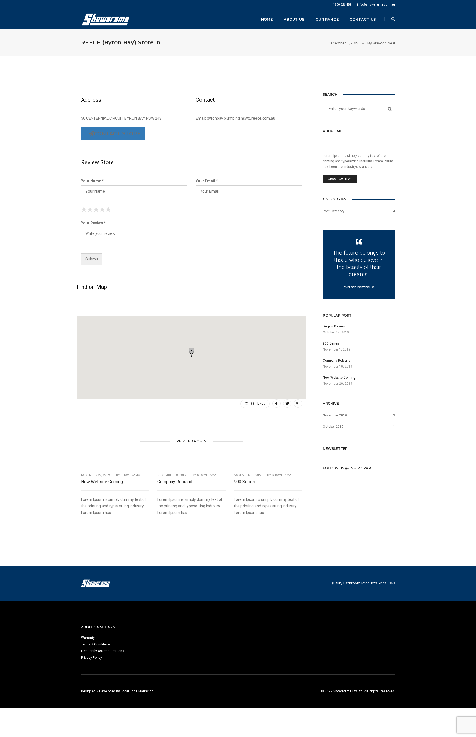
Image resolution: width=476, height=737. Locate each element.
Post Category (333, 211)
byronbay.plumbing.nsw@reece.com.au (241, 118)
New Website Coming (102, 481)
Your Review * (93, 223)
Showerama (130, 475)
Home (267, 19)
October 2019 (333, 427)
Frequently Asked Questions (102, 651)
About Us (294, 19)
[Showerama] (106, 19)
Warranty (88, 638)
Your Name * (92, 181)
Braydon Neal (384, 43)
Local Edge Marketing (137, 691)
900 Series (244, 481)
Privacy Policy (91, 658)
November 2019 (335, 415)
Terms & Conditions (96, 644)
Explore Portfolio (359, 287)
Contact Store (117, 134)
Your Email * (207, 181)
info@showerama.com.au (376, 4)
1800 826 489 (342, 4)
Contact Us (363, 19)
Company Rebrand (174, 481)
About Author (339, 178)
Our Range (327, 19)
